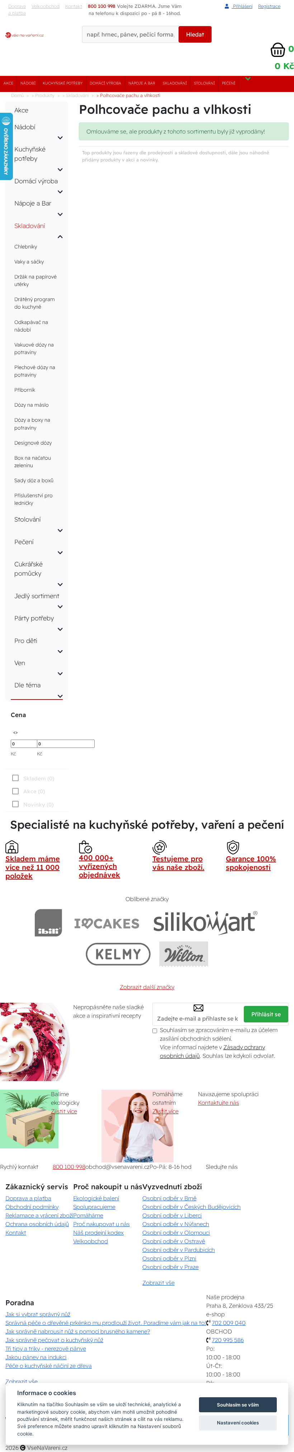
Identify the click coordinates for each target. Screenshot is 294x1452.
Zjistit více (64, 1111)
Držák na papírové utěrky (35, 280)
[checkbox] (32, 804)
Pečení (228, 83)
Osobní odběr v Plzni (169, 1258)
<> (15, 732)
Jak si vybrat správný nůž (37, 1314)
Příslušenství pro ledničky (33, 499)
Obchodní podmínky (31, 1206)
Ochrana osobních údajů (37, 1224)
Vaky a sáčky (29, 261)
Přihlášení (242, 6)
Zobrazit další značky (147, 987)
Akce (8, 83)
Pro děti (25, 640)
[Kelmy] (118, 954)
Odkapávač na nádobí (31, 326)
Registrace (269, 6)
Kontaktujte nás (218, 1102)
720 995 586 (228, 1340)
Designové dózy (33, 443)
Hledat (195, 34)
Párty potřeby (34, 618)
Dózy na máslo (31, 405)
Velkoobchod (46, 6)
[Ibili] (48, 922)
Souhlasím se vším (238, 1405)
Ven (19, 663)
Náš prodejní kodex (98, 1232)
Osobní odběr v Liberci (172, 1215)
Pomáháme (88, 1215)
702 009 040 (229, 1322)
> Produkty (43, 95)
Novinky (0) (38, 804)
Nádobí (27, 83)
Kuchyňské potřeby (62, 83)
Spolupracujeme (94, 1206)
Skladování (175, 83)
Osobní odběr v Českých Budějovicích (191, 1206)
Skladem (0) (38, 778)
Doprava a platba (17, 9)
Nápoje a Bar (141, 83)
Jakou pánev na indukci (36, 1357)
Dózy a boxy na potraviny (32, 424)
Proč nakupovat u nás (101, 1224)
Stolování (204, 83)
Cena (18, 714)
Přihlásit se (266, 1014)
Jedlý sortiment (36, 596)
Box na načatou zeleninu (32, 462)
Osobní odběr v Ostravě (173, 1241)
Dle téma (27, 685)
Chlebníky (25, 246)
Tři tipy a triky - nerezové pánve (45, 1348)
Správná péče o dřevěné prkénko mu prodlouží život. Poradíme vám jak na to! (105, 1322)
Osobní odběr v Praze (170, 1266)
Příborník (24, 390)
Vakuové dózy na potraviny (34, 348)
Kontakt (15, 1232)
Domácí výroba (105, 83)
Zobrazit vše (158, 1282)
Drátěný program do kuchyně (34, 303)
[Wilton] (183, 954)
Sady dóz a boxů (33, 480)
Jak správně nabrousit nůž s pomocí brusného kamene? (77, 1331)
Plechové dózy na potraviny (34, 371)
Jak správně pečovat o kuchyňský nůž (54, 1340)
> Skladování (75, 95)
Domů (17, 95)
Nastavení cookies (238, 1423)
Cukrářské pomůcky (28, 568)
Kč (13, 753)
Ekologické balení (96, 1198)
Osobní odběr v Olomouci (176, 1232)
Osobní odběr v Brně (169, 1198)
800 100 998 (69, 1166)
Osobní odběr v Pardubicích (178, 1249)
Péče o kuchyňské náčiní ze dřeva (48, 1365)
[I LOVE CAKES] (106, 922)
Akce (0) (34, 791)
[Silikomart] (205, 922)
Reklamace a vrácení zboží (39, 1215)
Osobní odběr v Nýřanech (175, 1224)
